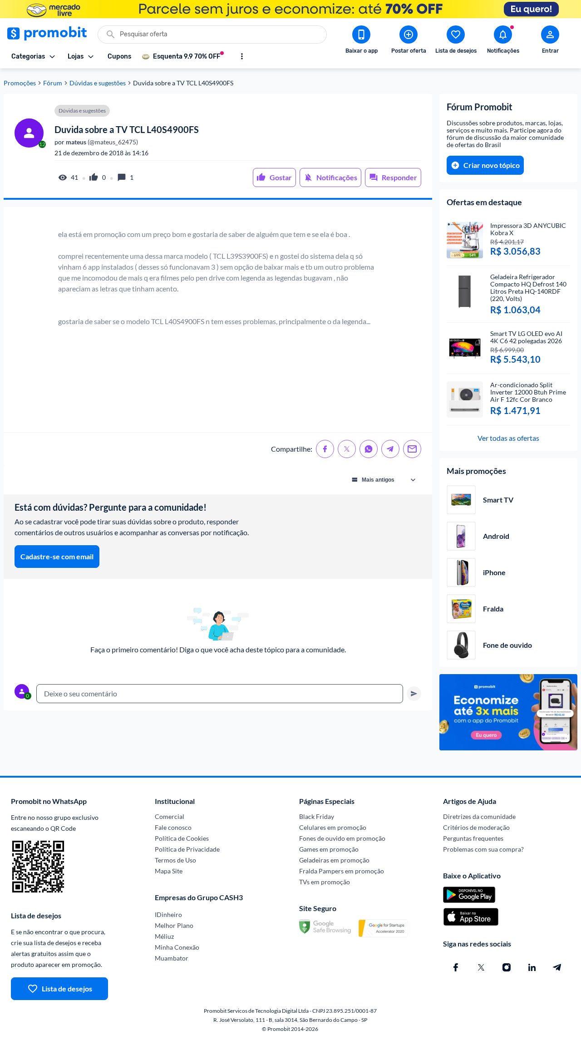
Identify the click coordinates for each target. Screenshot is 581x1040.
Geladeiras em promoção (334, 860)
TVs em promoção (324, 882)
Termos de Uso (175, 860)
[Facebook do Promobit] (455, 967)
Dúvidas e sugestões (97, 83)
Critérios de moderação (476, 827)
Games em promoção (329, 849)
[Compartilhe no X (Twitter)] (347, 449)
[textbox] (219, 693)
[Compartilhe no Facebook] (325, 449)
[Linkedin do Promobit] (532, 967)
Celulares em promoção (332, 827)
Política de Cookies (182, 838)
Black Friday (316, 816)
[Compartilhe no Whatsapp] (368, 449)
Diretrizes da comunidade (479, 816)
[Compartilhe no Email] (412, 449)
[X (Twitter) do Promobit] (481, 967)
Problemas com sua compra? (483, 849)
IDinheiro (168, 914)
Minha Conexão (177, 947)
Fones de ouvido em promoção (342, 838)
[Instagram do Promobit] (506, 967)
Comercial (169, 816)
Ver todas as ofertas (508, 438)
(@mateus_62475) (101, 142)
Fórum (52, 83)
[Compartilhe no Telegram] (390, 449)
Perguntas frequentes (473, 838)
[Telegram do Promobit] (557, 967)
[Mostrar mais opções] (242, 56)
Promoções (20, 83)
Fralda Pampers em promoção (341, 871)
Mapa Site (168, 871)
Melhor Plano (174, 925)
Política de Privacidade (187, 849)
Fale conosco (173, 827)
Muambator (171, 958)
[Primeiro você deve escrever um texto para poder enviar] (414, 693)
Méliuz (164, 936)
